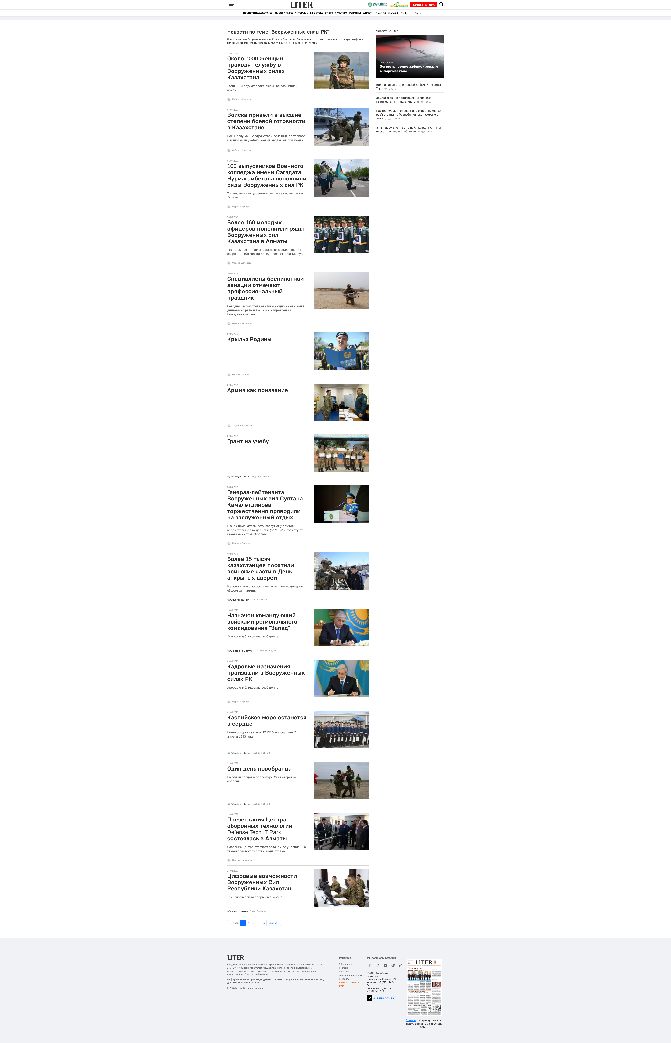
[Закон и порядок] (378, 4)
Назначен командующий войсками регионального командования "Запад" (262, 621)
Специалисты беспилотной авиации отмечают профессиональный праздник (265, 288)
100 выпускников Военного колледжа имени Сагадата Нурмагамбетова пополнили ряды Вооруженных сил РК (266, 175)
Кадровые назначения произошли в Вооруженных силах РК (266, 672)
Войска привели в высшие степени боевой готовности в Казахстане (266, 121)
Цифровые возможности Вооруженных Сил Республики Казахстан (262, 882)
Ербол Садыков (258, 911)
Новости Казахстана (257, 13)
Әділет (367, 13)
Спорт (329, 13)
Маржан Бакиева (241, 206)
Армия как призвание (257, 390)
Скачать (411, 1020)
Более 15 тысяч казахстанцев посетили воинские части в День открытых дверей (260, 568)
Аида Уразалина (259, 599)
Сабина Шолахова (241, 99)
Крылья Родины (249, 339)
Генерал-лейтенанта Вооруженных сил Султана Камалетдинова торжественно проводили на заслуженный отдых (265, 505)
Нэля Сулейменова (242, 323)
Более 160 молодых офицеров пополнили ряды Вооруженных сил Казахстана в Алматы (265, 231)
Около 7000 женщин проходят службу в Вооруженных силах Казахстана (256, 67)
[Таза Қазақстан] (399, 4)
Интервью (301, 13)
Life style (316, 13)
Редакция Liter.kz (261, 476)
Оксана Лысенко (241, 374)
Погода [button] (419, 13)
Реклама (343, 968)
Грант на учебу (248, 441)
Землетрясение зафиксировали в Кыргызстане (409, 68)
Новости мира (283, 13)
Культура (341, 13)
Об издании (345, 964)
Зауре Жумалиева (242, 425)
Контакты (344, 979)
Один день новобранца (259, 768)
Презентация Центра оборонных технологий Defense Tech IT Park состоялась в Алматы (259, 829)
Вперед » (274, 923)
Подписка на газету (423, 4)
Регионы (355, 13)
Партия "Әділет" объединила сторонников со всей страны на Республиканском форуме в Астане (408, 114)
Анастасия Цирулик (266, 651)
